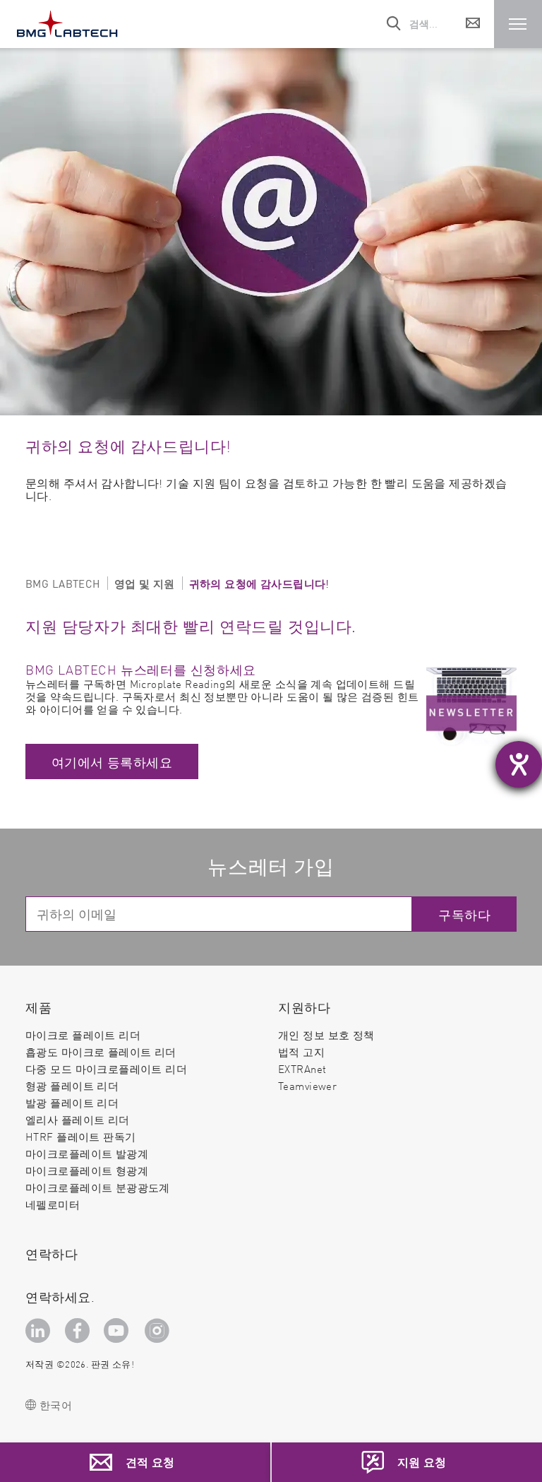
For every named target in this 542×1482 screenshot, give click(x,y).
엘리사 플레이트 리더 (77, 1119)
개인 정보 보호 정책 (326, 1034)
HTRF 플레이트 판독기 (80, 1136)
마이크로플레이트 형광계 (86, 1170)
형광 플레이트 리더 (72, 1085)
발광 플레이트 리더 (72, 1102)
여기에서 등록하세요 (112, 762)
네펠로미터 (52, 1204)
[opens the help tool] (518, 764)
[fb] (79, 1330)
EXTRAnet (302, 1068)
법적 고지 (301, 1051)
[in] (39, 1330)
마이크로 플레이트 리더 (82, 1034)
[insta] (159, 1330)
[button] (518, 24)
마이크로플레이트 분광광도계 (97, 1187)
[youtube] (119, 1330)
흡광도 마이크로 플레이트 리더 (100, 1051)
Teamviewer (307, 1085)
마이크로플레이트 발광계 (86, 1153)
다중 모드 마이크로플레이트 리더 (106, 1068)
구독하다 (464, 914)
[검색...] (394, 24)
